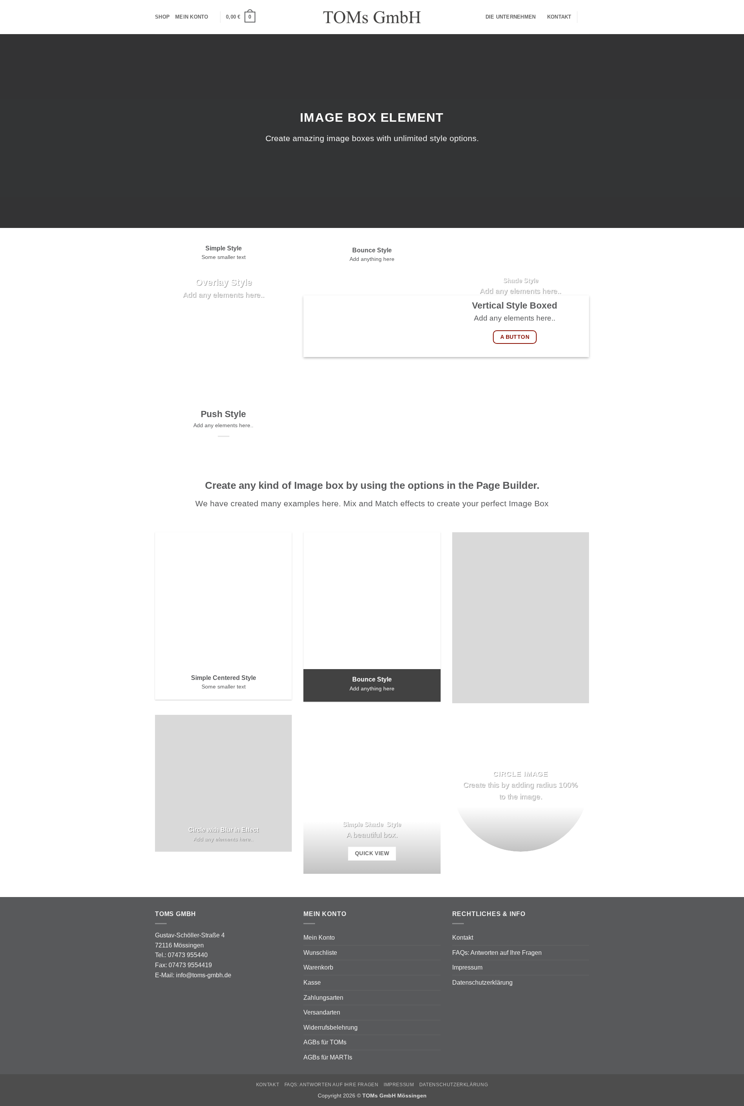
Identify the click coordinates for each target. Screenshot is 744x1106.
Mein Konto (191, 17)
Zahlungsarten (323, 997)
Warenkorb (318, 967)
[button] (240, 17)
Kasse (312, 982)
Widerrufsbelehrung (330, 1027)
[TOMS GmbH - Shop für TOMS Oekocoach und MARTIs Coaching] (372, 17)
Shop (162, 17)
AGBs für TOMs (324, 1042)
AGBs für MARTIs (327, 1057)
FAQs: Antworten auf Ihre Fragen (497, 952)
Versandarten (321, 1012)
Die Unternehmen (511, 17)
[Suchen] (586, 17)
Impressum (467, 967)
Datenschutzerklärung (482, 982)
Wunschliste (320, 952)
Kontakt (559, 17)
